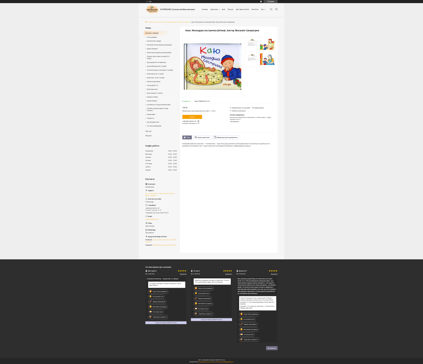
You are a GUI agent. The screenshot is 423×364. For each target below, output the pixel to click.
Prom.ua (222, 360)
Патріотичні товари (154, 41)
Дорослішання (152, 49)
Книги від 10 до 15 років (155, 78)
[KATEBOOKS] (152, 9)
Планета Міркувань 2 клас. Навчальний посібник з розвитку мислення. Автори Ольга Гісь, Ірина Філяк (256, 299)
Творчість (150, 118)
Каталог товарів (151, 33)
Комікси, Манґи (152, 97)
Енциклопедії (152, 101)
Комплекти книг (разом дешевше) (159, 45)
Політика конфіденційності (225, 362)
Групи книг (214, 9)
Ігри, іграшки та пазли (155, 93)
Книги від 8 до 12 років (155, 74)
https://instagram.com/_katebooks (164, 245)
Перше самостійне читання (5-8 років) (158, 57)
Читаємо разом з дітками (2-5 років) (160, 70)
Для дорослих (152, 89)
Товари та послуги (155, 22)
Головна (205, 9)
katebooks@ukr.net (152, 219)
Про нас (230, 9)
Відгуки (148, 135)
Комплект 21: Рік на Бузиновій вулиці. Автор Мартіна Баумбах (257, 303)
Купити (192, 117)
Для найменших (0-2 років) (173, 22)
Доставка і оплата (242, 9)
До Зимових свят (153, 122)
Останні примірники (154, 126)
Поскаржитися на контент (206, 362)
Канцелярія (151, 114)
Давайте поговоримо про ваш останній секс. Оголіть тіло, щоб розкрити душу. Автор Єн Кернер (212, 281)
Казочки (187, 22)
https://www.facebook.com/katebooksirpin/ (161, 241)
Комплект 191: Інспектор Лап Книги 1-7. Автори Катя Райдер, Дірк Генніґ (257, 307)
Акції (223, 9)
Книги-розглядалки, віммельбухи (159, 52)
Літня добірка (152, 37)
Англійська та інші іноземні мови (158, 105)
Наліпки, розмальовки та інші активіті (157, 109)
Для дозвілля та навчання (156, 62)
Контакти (255, 9)
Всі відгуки (272, 348)
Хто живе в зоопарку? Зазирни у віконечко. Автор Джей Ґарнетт (165, 284)
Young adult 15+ (152, 85)
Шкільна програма (153, 81)
